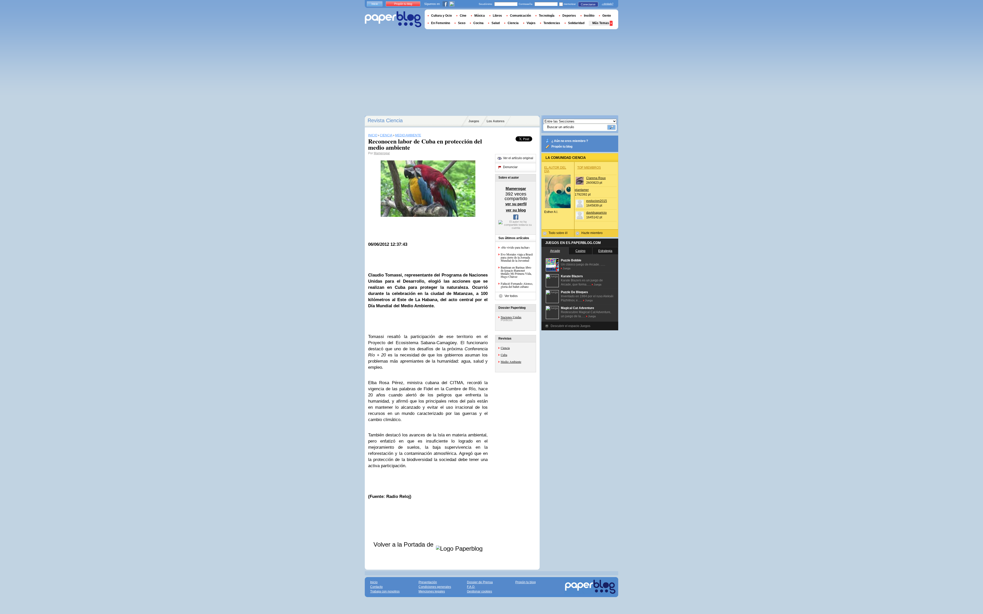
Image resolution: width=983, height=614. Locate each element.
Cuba (504, 355)
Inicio (374, 3)
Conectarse (588, 4)
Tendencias (551, 23)
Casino (580, 251)
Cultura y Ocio (441, 15)
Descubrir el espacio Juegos (570, 326)
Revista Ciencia (385, 120)
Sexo (461, 23)
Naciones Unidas (511, 317)
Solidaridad (576, 23)
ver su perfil (516, 204)
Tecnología (546, 15)
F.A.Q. (471, 587)
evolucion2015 (596, 201)
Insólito (589, 15)
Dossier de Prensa (480, 582)
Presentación (428, 582)
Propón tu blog (561, 146)
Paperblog (393, 19)
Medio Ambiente (511, 362)
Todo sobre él (558, 233)
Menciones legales (432, 591)
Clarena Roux (596, 178)
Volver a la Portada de (404, 544)
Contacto (376, 587)
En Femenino (440, 23)
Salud (496, 23)
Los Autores (496, 121)
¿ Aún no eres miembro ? (569, 141)
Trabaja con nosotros (385, 591)
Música (479, 15)
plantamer (582, 190)
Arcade (555, 251)
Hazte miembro (592, 233)
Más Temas (600, 23)
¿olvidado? (607, 4)
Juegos (473, 121)
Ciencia (505, 348)
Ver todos (511, 296)
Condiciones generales (435, 587)
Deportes (569, 15)
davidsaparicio (596, 212)
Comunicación (520, 15)
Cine (463, 15)
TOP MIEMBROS (589, 167)
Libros (497, 15)
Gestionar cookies (479, 591)
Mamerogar (382, 153)
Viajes (531, 23)
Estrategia (605, 251)
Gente (606, 15)
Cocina (478, 23)
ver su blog (516, 210)
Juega (566, 268)
